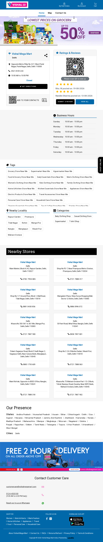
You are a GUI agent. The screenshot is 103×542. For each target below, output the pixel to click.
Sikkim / (30, 424)
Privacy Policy (69, 533)
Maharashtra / (30, 421)
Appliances (27, 521)
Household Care (34, 524)
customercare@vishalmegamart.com (21, 487)
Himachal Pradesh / (34, 418)
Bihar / (64, 414)
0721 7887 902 (76, 394)
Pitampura (29, 217)
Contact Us (34, 533)
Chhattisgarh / (75, 414)
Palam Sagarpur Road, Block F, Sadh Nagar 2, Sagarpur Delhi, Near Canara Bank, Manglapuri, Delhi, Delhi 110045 (28, 354)
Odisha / (84, 421)
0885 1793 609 (29, 364)
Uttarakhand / (89, 424)
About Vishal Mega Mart (18, 533)
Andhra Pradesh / (24, 414)
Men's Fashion (33, 518)
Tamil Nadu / (40, 424)
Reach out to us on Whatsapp (18, 503)
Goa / (92, 414)
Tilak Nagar (13, 223)
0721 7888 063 (76, 364)
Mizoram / (64, 421)
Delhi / (85, 414)
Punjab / (10, 424)
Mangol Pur (36, 223)
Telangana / (53, 424)
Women (9, 518)
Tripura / (63, 424)
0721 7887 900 (29, 334)
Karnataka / (82, 418)
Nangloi (11, 229)
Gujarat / (10, 418)
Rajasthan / (20, 424)
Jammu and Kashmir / (54, 418)
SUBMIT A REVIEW (65, 102)
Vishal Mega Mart (28, 262)
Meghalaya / (53, 421)
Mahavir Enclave (15, 235)
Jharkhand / (70, 418)
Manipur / (42, 421)
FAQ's (44, 533)
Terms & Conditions (85, 533)
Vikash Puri (37, 229)
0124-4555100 (12, 494)
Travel (36, 521)
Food (9, 524)
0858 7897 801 (76, 334)
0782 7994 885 (29, 279)
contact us (60, 13)
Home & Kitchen (14, 521)
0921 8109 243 (17, 71)
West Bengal (11, 428)
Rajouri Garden (14, 217)
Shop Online (100, 165)
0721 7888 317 (76, 279)
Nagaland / (74, 421)
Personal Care (19, 524)
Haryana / (20, 418)
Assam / (56, 414)
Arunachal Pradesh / (42, 414)
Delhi (17, 433)
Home (41, 13)
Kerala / (92, 418)
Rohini (24, 223)
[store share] (45, 55)
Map (50, 13)
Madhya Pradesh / (14, 421)
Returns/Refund (55, 533)
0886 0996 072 (76, 306)
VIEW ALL (85, 102)
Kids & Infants (20, 518)
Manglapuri (23, 229)
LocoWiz (71, 538)
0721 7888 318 (29, 394)
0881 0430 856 (29, 306)
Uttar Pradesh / (74, 424)
